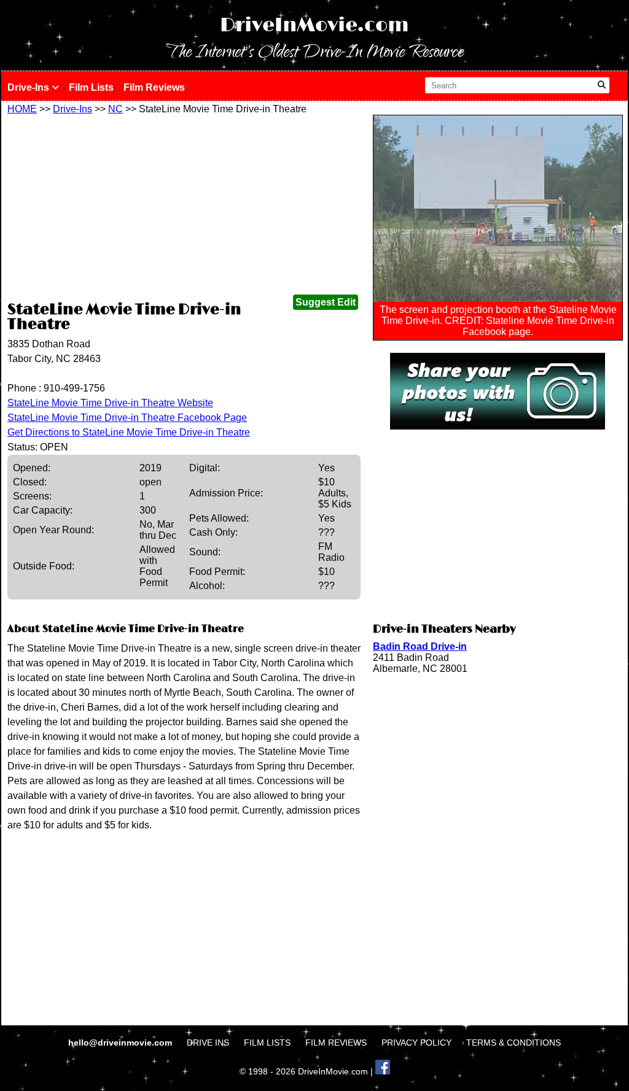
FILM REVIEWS (336, 1042)
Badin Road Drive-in (420, 646)
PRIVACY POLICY (416, 1042)
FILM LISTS (267, 1042)
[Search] (601, 85)
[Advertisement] (184, 207)
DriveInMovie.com (314, 25)
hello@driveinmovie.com (121, 1042)
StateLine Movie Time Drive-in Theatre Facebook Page (127, 417)
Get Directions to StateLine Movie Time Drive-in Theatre (128, 432)
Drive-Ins (29, 87)
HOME (22, 109)
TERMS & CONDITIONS (513, 1042)
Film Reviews (154, 87)
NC (115, 109)
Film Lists (91, 87)
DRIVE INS (208, 1042)
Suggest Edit (325, 302)
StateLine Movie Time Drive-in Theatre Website (110, 403)
